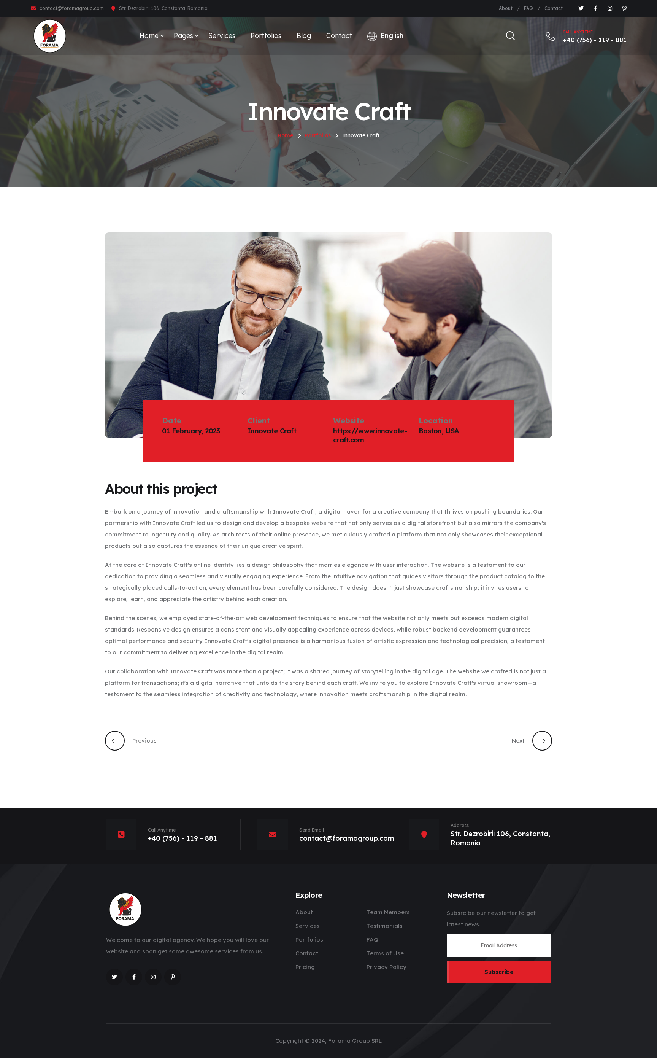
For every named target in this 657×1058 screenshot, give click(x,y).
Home (149, 35)
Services (221, 35)
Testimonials (385, 925)
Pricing (305, 966)
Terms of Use (385, 953)
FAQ (528, 8)
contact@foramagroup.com (72, 8)
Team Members (388, 912)
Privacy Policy (386, 966)
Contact (553, 8)
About (506, 8)
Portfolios (266, 35)
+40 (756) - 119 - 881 (595, 37)
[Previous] (118, 741)
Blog (304, 35)
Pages (183, 35)
